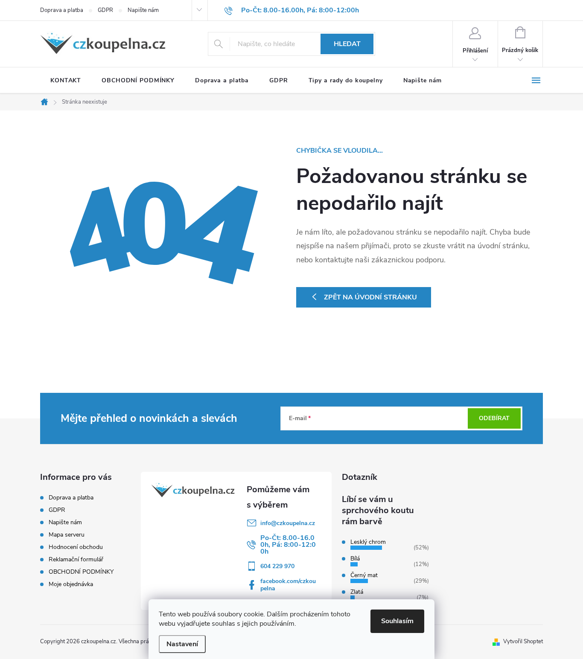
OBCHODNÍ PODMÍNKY (81, 572)
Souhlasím (397, 621)
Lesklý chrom (368, 542)
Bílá (355, 558)
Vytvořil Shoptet (523, 641)
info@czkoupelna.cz (287, 523)
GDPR (105, 10)
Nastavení (182, 644)
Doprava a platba (61, 10)
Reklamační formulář (76, 559)
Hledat (347, 44)
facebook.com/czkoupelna (288, 584)
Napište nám (143, 10)
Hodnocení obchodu (76, 547)
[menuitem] (65, 80)
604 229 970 (277, 566)
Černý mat (364, 575)
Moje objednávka (71, 584)
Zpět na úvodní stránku (370, 297)
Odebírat (494, 418)
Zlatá (356, 592)
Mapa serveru (67, 535)
